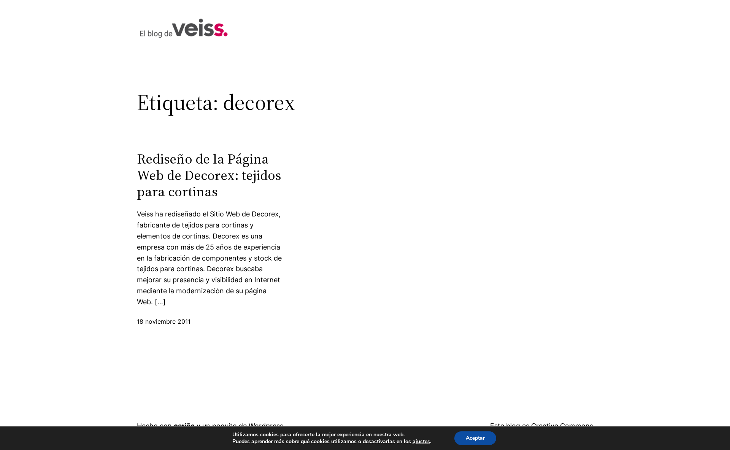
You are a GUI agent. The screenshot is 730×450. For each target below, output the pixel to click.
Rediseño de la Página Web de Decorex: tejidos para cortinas (209, 175)
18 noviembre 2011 (163, 321)
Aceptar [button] (475, 438)
